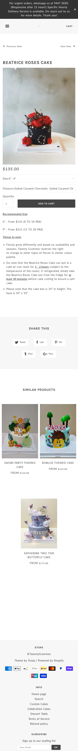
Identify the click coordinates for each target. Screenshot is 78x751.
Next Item (66, 46)
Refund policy (39, 723)
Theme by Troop (25, 660)
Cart (69, 26)
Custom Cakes (39, 704)
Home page (39, 694)
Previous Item (14, 46)
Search (39, 698)
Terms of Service (39, 718)
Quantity (8, 196)
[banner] (39, 26)
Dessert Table (39, 713)
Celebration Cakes (39, 708)
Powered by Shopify (51, 660)
